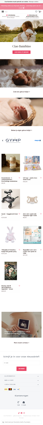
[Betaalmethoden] (6, 389)
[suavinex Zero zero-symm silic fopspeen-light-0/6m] (32, 199)
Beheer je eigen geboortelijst (21, 130)
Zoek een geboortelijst (21, 92)
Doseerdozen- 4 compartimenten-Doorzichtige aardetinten (9, 179)
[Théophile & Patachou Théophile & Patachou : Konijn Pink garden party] (11, 235)
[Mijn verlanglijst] (36, 11)
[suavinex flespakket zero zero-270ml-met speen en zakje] (32, 235)
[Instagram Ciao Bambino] (24, 413)
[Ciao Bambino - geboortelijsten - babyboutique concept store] (6, 11)
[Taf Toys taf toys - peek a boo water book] (32, 163)
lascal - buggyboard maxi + (10, 214)
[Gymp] (13, 140)
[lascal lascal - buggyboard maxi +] (11, 199)
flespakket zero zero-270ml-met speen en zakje (30, 251)
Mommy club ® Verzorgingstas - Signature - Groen (7, 287)
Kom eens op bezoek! (21, 52)
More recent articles (21, 343)
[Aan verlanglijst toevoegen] (19, 178)
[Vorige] (3, 140)
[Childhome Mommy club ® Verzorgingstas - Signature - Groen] (11, 271)
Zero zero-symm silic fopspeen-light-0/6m (30, 214)
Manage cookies (33, 1)
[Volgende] (40, 140)
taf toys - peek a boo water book (30, 178)
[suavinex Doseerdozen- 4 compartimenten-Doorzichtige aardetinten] (11, 163)
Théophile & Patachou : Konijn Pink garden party (9, 250)
